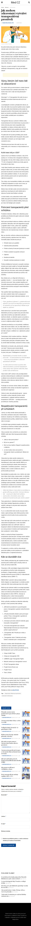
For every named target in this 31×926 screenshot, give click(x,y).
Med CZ (15, 2)
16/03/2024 (15, 747)
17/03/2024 (15, 738)
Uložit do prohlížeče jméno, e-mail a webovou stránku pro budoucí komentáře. (15, 839)
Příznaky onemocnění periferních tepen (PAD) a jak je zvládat (10, 713)
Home (2, 7)
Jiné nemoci (12, 7)
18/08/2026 (9, 883)
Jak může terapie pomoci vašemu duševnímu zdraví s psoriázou (9, 743)
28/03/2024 (15, 717)
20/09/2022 (19, 22)
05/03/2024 (15, 771)
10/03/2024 (15, 764)
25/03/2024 (15, 724)
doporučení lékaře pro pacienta (13, 693)
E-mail (3, 824)
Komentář (4, 795)
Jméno (3, 816)
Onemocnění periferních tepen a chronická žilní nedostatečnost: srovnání (11, 751)
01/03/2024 (15, 778)
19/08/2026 (24, 878)
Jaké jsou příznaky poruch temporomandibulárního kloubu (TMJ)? (11, 760)
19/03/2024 (15, 731)
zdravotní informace (7, 695)
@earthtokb (16, 690)
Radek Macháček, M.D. (8, 22)
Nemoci (7, 7)
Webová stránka (5, 831)
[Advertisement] (15, 75)
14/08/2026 (12, 896)
